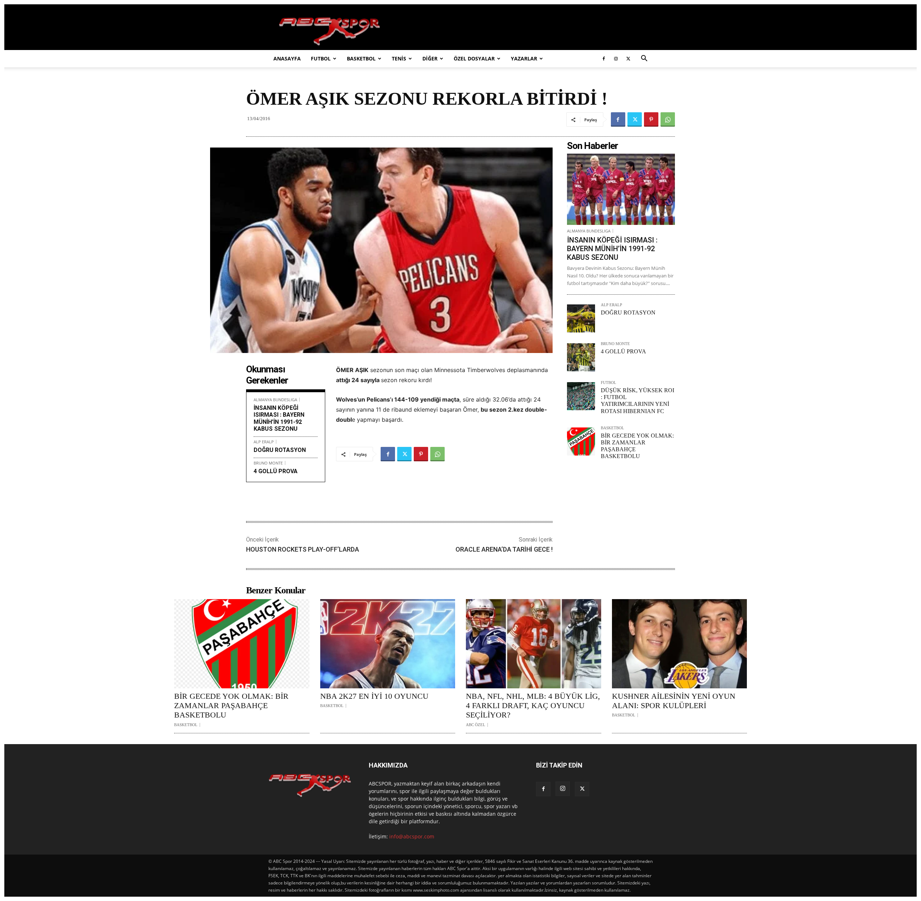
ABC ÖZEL (475, 725)
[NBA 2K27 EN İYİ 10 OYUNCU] (387, 643)
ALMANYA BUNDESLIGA (275, 400)
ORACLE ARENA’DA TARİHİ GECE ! (504, 549)
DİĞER (429, 58)
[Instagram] (616, 58)
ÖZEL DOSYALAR (474, 58)
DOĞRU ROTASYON (280, 450)
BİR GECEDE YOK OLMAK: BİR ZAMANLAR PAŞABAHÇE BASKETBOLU (231, 706)
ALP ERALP (264, 442)
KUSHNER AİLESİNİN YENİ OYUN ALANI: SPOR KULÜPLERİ (673, 701)
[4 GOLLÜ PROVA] (581, 357)
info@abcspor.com (411, 836)
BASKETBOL (361, 58)
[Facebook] (603, 58)
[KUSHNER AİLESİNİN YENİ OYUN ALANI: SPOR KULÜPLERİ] (679, 643)
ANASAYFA (287, 58)
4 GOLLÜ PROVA (276, 471)
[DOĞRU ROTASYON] (581, 318)
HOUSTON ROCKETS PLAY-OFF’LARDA (302, 549)
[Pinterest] (651, 119)
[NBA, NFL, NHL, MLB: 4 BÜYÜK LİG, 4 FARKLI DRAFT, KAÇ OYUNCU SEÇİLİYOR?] (533, 643)
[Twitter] (628, 58)
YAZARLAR (524, 58)
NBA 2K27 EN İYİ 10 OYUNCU (374, 696)
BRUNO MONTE (268, 463)
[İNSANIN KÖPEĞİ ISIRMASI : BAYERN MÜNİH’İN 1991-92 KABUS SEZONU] (621, 189)
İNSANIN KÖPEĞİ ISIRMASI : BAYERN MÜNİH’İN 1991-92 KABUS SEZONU (279, 418)
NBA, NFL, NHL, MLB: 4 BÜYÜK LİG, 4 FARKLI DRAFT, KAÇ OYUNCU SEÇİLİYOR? (533, 706)
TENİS (399, 58)
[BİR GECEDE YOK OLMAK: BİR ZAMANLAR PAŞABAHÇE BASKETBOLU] (581, 441)
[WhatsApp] (668, 119)
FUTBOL (321, 58)
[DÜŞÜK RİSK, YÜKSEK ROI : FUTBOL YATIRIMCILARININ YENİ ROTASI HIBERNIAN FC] (581, 396)
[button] (644, 59)
